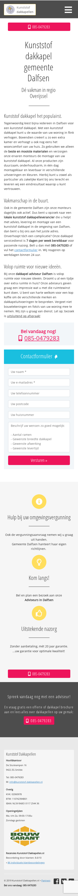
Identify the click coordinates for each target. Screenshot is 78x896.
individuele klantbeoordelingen (26, 862)
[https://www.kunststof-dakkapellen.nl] (20, 9)
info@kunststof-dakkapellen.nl (26, 781)
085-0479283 (41, 338)
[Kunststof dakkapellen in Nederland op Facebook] (56, 881)
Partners (45, 880)
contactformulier (26, 250)
